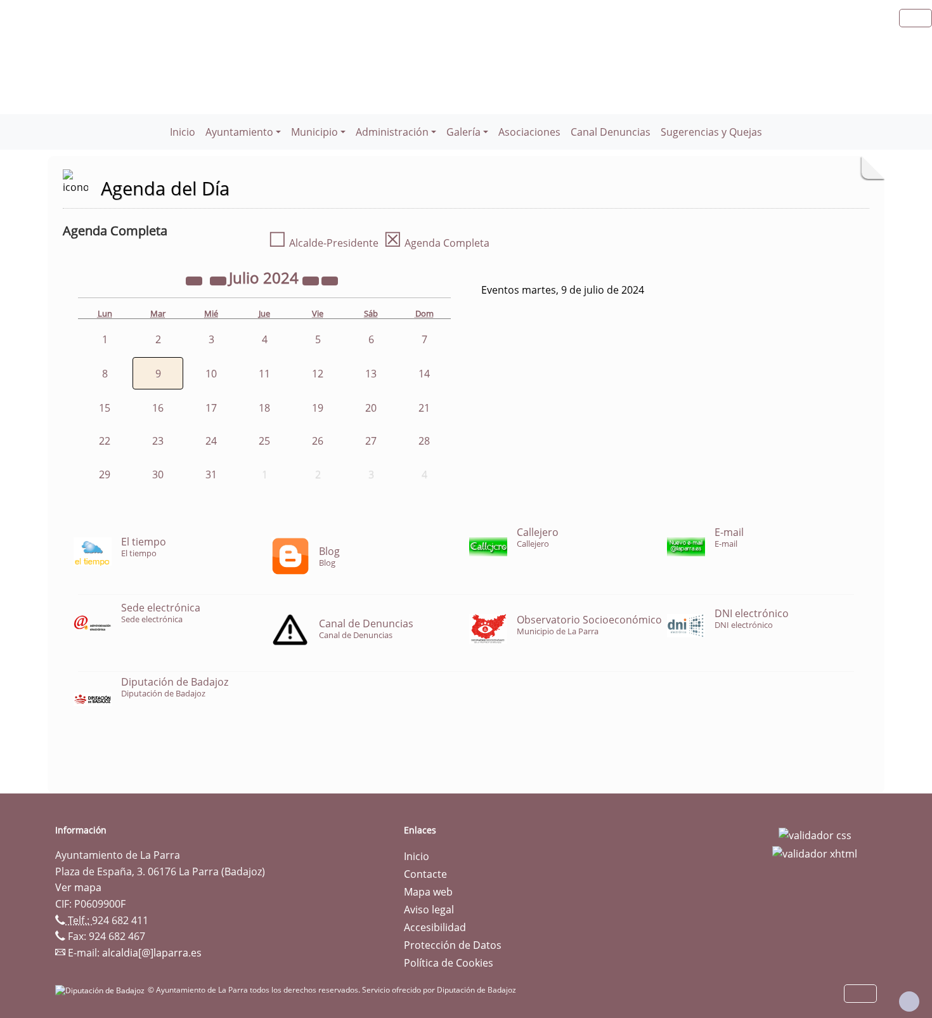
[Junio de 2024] (219, 280)
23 (158, 441)
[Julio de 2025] (311, 280)
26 (317, 441)
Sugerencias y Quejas (711, 132)
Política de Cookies (448, 963)
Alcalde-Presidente (323, 243)
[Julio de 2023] (195, 280)
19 (317, 408)
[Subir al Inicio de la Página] (909, 1001)
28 (424, 441)
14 (424, 374)
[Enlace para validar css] (815, 834)
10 (211, 374)
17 (211, 408)
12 (317, 374)
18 (264, 408)
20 (371, 408)
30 (158, 474)
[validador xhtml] (814, 853)
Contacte (425, 874)
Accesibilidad (435, 927)
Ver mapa (78, 887)
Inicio (182, 132)
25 (264, 441)
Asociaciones (529, 132)
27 (371, 441)
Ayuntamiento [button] (239, 132)
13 (371, 374)
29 (104, 474)
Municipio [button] (314, 132)
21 (424, 408)
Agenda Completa (436, 243)
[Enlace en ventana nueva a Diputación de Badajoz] (101, 989)
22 (104, 441)
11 (264, 374)
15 (104, 408)
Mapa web (428, 892)
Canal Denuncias (610, 132)
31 (211, 474)
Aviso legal (429, 910)
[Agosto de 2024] (329, 280)
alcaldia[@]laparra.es (152, 953)
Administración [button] (392, 132)
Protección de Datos (453, 945)
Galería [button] (463, 132)
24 (211, 441)
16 (158, 408)
